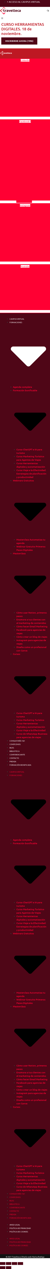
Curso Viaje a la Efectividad (31, 730)
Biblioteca (14, 751)
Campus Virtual (16, 319)
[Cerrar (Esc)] (20, 1263)
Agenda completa (22, 386)
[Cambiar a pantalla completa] (8, 1263)
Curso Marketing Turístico (30, 719)
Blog (11, 748)
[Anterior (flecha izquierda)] (2, 1267)
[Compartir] (14, 1263)
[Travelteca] (11, 11)
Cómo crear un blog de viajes (31, 636)
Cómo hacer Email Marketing (31, 626)
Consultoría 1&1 (17, 741)
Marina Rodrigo (38, 1257)
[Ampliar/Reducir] (2, 1263)
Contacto (14, 758)
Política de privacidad (20, 1228)
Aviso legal (14, 1225)
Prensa (12, 761)
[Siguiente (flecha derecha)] (8, 1267)
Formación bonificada (20, 765)
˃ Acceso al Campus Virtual (23, 1)
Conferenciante (17, 754)
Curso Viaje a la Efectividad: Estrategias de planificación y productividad (31, 473)
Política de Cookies (18, 1231)
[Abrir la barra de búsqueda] (48, 10)
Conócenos (15, 744)
